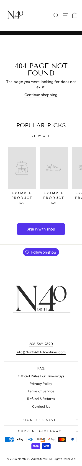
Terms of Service (41, 391)
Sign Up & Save (40, 420)
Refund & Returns (41, 398)
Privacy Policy (41, 383)
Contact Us (41, 406)
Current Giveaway (40, 431)
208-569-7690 (41, 344)
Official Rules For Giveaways (41, 376)
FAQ (40, 368)
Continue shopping (40, 94)
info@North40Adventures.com (41, 352)
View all (41, 136)
